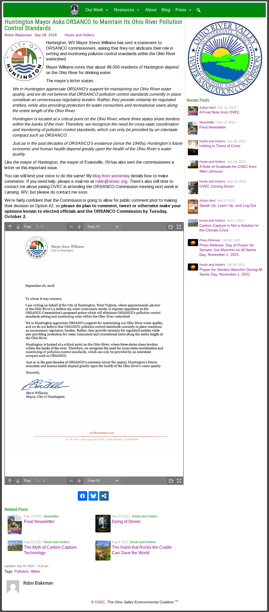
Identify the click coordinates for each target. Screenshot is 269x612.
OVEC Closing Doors (216, 186)
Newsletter (51, 516)
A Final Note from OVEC (219, 112)
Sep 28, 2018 (45, 35)
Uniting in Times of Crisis (219, 146)
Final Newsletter (39, 521)
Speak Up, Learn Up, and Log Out (227, 205)
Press (180, 10)
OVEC (100, 602)
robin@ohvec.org (111, 181)
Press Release (209, 240)
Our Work (94, 10)
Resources (124, 10)
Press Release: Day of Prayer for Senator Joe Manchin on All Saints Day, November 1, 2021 (227, 250)
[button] (199, 10)
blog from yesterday (111, 176)
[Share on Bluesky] (93, 496)
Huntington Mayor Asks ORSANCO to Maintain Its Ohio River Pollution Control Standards (93, 25)
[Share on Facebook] (82, 496)
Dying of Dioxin (126, 521)
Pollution (21, 571)
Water (35, 571)
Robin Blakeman (18, 35)
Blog (166, 10)
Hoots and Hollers (79, 35)
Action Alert (207, 108)
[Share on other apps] (104, 496)
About (150, 10)
